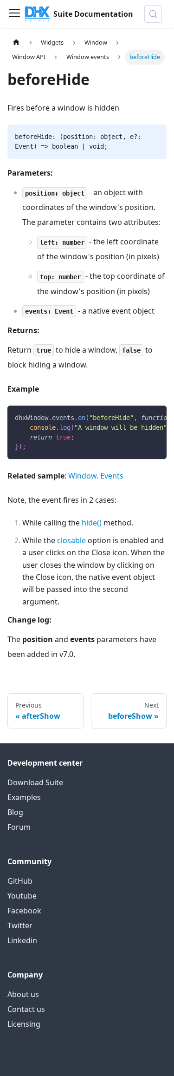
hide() (92, 523)
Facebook (24, 910)
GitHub (19, 881)
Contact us (26, 1009)
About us (23, 994)
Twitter (19, 925)
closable (71, 540)
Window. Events (95, 476)
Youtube (22, 896)
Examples (24, 797)
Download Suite (35, 782)
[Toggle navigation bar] (14, 14)
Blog (15, 812)
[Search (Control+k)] (153, 14)
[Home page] (16, 42)
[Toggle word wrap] (138, 417)
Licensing (23, 1024)
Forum (19, 827)
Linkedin (22, 940)
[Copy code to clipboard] (155, 417)
